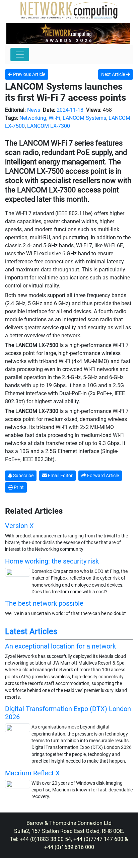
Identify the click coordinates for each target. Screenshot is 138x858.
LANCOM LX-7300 (48, 126)
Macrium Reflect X (32, 773)
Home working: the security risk (52, 561)
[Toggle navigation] (19, 54)
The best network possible (44, 603)
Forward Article (102, 475)
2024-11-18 (70, 110)
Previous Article (28, 74)
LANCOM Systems (84, 118)
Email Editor (60, 475)
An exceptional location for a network (60, 646)
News (33, 110)
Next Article (113, 74)
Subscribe (22, 475)
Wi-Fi (54, 118)
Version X (19, 526)
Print (18, 487)
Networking (32, 118)
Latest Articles (31, 631)
